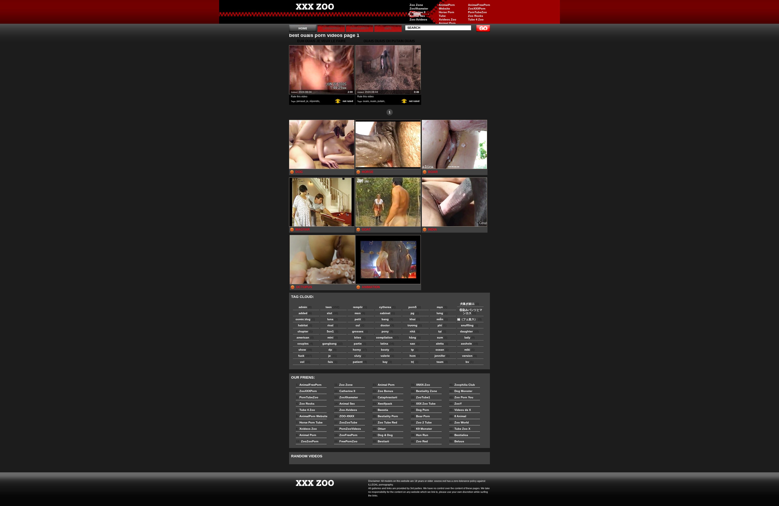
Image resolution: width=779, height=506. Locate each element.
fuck (305, 355)
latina (387, 343)
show (305, 349)
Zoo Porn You (461, 397)
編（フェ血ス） (469, 319)
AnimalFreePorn (479, 4)
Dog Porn (420, 409)
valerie (387, 355)
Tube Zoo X (459, 428)
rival (332, 325)
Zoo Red (419, 441)
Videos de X (460, 409)
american (305, 337)
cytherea (387, 307)
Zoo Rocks (475, 15)
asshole (469, 343)
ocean (442, 349)
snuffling (469, 325)
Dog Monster (460, 391)
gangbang (332, 343)
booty (387, 349)
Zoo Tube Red (385, 422)
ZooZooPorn (307, 441)
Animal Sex (417, 15)
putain (381, 101)
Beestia (380, 409)
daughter (469, 331)
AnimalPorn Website (447, 6)
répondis (314, 101)
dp (332, 349)
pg (415, 313)
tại (442, 331)
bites (360, 337)
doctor (387, 325)
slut (332, 313)
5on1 (332, 331)
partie (360, 343)
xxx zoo (315, 13)
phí (442, 325)
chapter (305, 331)
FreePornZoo (345, 441)
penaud (301, 101)
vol (305, 361)
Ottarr (379, 428)
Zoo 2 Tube (421, 422)
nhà (415, 331)
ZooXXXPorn (476, 8)
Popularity (360, 28)
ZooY (455, 403)
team (442, 361)
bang (387, 319)
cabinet (387, 313)
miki (469, 349)
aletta (442, 343)
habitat (305, 325)
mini (332, 337)
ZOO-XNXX (344, 416)
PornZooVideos (347, 428)
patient (360, 361)
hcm (415, 355)
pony (387, 331)
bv (469, 361)
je (307, 101)
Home (302, 28)
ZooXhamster (419, 8)
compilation (387, 337)
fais (332, 361)
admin (305, 307)
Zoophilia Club (462, 384)
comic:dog (305, 319)
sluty (360, 355)
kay (387, 361)
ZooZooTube (345, 422)
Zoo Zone (416, 4)
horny (360, 349)
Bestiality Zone (424, 391)
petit (360, 319)
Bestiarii (381, 441)
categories (331, 28)
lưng (442, 313)
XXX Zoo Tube (423, 403)
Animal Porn (447, 23)
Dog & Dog (383, 435)
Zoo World (459, 422)
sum (442, 337)
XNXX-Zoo (420, 384)
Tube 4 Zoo (476, 19)
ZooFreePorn (345, 435)
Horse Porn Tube (446, 14)
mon (360, 313)
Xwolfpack (382, 403)
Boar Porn (420, 416)
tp (414, 349)
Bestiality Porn (385, 416)
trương (415, 325)
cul (360, 325)
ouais (366, 101)
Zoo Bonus (383, 391)
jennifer (442, 355)
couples (305, 343)
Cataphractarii (385, 397)
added (305, 313)
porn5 (414, 307)
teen (332, 307)
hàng (415, 337)
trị (414, 361)
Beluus (456, 441)
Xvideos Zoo (447, 19)
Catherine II (417, 12)
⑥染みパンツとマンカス (469, 311)
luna (332, 319)
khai (415, 319)
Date (388, 28)
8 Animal (457, 416)
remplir (360, 307)
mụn (442, 307)
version (469, 355)
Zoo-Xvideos (418, 19)
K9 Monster (421, 428)
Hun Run (419, 435)
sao (415, 343)
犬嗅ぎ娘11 (469, 303)
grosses (360, 331)
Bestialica (458, 435)
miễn (442, 319)
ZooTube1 (420, 397)
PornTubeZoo (477, 12)
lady (469, 337)
